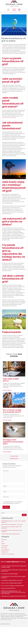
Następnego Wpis (14, 458)
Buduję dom (4, 539)
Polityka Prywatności (5, 624)
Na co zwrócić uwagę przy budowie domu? (12, 585)
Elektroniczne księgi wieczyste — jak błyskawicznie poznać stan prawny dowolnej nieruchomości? (13, 592)
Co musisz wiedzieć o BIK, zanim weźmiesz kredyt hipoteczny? (14, 570)
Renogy (14, 117)
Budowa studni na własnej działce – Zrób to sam (11, 524)
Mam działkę (4, 547)
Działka (3, 543)
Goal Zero (8, 117)
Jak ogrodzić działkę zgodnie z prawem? (12, 580)
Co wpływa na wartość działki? (9, 574)
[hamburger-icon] (14, 10)
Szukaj (2, 512)
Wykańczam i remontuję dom (7, 554)
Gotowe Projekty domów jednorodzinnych (10, 533)
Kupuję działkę (4, 545)
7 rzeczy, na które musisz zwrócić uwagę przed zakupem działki (13, 566)
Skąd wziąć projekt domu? (8, 588)
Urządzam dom (4, 551)
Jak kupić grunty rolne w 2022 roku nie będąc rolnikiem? (13, 577)
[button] (7, 390)
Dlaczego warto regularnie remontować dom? (13, 596)
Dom (2, 541)
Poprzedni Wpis (14, 456)
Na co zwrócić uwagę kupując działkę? (11, 583)
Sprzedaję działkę (5, 549)
